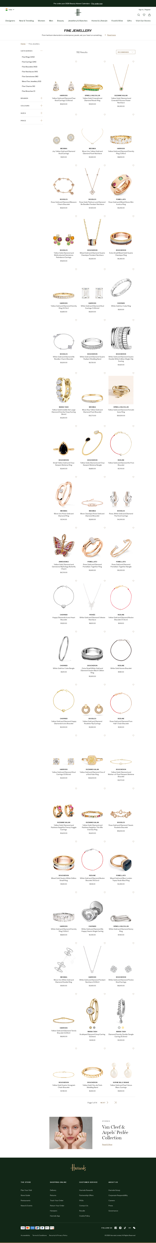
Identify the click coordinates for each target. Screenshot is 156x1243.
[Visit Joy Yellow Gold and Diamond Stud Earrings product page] (63, 114)
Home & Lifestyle (99, 20)
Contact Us (83, 1205)
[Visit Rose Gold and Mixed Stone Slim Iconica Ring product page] (121, 165)
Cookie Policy (84, 1215)
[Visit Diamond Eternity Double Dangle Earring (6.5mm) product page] (121, 994)
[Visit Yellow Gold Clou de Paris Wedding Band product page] (92, 1048)
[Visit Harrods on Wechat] (134, 1228)
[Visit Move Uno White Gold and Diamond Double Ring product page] (63, 943)
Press (110, 1205)
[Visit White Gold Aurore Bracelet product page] (121, 631)
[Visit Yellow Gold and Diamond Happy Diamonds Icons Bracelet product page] (63, 684)
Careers (111, 1200)
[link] (70, 1133)
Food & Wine (117, 20)
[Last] (115, 1102)
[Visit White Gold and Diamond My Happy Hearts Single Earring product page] (92, 892)
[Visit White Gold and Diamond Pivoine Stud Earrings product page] (121, 943)
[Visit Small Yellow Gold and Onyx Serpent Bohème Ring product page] (63, 426)
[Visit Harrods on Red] (129, 1228)
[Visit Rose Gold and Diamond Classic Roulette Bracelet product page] (121, 788)
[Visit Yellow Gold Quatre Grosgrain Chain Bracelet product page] (63, 1048)
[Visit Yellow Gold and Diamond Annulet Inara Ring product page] (121, 373)
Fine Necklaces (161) (30, 71)
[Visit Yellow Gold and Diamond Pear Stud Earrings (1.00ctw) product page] (63, 61)
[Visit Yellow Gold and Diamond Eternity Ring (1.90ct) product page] (121, 114)
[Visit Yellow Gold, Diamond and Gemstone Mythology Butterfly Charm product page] (63, 527)
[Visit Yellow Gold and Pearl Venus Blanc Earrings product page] (121, 1048)
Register (148, 9)
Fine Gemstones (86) (30, 76)
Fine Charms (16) (28, 86)
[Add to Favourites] (76, 61)
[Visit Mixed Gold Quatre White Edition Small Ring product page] (63, 841)
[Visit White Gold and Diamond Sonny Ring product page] (121, 892)
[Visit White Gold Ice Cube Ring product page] (121, 269)
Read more (111, 35)
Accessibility (25, 1235)
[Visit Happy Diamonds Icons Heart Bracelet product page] (63, 581)
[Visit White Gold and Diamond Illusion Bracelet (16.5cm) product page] (92, 841)
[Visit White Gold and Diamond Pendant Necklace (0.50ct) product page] (92, 943)
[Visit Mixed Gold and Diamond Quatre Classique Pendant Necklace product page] (92, 216)
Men (51, 20)
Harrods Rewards (86, 1190)
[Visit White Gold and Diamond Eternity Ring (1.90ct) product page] (63, 892)
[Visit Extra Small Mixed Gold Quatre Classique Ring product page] (121, 216)
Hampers (53, 1210)
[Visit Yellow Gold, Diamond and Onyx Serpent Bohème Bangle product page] (92, 426)
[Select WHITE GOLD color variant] (94, 1027)
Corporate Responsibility (118, 1195)
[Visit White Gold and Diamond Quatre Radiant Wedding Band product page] (92, 320)
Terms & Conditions (39, 1235)
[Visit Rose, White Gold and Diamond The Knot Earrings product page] (121, 477)
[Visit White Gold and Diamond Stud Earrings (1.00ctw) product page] (92, 269)
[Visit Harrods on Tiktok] (125, 1228)
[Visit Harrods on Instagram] (120, 1228)
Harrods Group (114, 1190)
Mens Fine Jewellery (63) (31, 81)
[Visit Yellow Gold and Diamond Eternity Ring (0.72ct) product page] (63, 269)
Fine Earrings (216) (29, 61)
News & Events (26, 1205)
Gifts (129, 20)
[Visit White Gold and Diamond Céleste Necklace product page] (92, 581)
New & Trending (26, 20)
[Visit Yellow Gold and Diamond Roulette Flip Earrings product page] (92, 684)
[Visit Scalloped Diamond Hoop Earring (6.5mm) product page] (92, 994)
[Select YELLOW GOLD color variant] (90, 1027)
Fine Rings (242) (28, 56)
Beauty (60, 20)
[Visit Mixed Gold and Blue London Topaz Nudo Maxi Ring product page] (121, 841)
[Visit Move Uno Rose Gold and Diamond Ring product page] (63, 477)
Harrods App (55, 1215)
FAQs (81, 1200)
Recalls (82, 1210)
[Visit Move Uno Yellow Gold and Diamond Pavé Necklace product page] (92, 114)
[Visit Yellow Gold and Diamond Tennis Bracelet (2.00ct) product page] (63, 994)
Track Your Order (56, 1200)
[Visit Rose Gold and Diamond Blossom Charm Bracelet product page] (63, 165)
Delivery (53, 1190)
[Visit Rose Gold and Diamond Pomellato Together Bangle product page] (121, 527)
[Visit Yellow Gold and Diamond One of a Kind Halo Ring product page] (92, 735)
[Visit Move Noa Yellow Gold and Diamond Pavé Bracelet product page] (92, 373)
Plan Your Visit (26, 1190)
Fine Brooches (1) (28, 91)
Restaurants (25, 1200)
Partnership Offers (86, 1195)
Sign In (141, 9)
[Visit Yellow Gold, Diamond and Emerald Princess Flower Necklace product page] (121, 61)
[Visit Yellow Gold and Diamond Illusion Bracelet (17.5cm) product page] (121, 581)
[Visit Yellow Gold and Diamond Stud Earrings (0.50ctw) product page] (63, 735)
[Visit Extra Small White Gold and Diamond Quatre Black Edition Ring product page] (92, 631)
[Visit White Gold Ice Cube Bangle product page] (63, 631)
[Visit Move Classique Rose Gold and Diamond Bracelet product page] (92, 477)
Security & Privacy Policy (58, 1235)
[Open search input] (138, 15)
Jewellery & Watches (78, 20)
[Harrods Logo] (78, 1167)
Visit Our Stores (143, 20)
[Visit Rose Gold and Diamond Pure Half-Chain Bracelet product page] (121, 684)
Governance (113, 1210)
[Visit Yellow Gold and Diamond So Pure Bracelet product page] (121, 426)
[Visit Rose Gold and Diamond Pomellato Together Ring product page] (92, 527)
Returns (53, 1195)
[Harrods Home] (78, 12)
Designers (10, 20)
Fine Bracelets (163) (29, 66)
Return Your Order (57, 1205)
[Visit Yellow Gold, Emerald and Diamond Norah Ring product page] (92, 61)
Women (41, 20)
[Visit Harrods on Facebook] (116, 1228)
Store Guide (25, 1195)
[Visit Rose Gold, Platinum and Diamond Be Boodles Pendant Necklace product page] (92, 165)
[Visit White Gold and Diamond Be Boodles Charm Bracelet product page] (63, 320)
